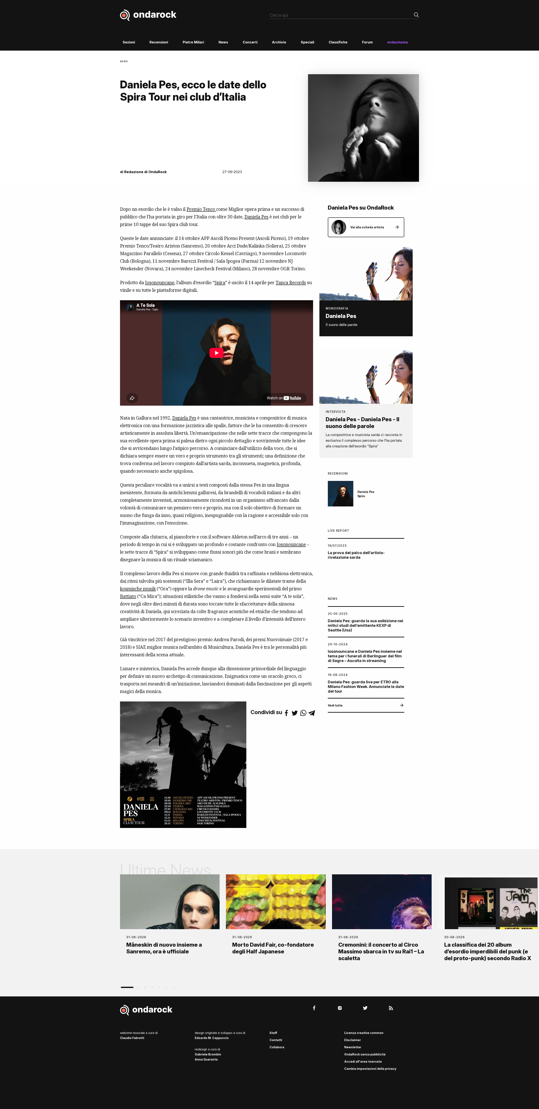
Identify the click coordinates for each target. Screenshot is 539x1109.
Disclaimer (352, 1040)
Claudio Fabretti (132, 1038)
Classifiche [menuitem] (338, 42)
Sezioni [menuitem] (129, 42)
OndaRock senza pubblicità (365, 1054)
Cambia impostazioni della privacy (370, 1068)
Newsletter (352, 1047)
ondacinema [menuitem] (397, 42)
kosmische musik (138, 589)
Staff (273, 1033)
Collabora (277, 1047)
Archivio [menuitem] (279, 42)
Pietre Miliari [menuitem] (193, 42)
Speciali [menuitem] (307, 42)
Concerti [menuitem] (250, 42)
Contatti (276, 1040)
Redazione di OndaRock (145, 172)
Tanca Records (291, 282)
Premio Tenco (201, 209)
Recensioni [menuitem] (158, 42)
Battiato (128, 596)
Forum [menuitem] (367, 42)
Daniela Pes (256, 217)
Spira (220, 282)
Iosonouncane (159, 282)
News (124, 61)
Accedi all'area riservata (363, 1061)
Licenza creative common (363, 1033)
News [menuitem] (223, 42)
